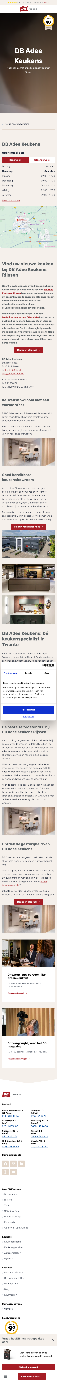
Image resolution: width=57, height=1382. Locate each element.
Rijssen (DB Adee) (36, 1132)
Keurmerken (10, 1222)
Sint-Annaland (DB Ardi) (11, 1142)
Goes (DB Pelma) (35, 1111)
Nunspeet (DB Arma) (8, 1132)
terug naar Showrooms (17, 124)
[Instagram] (5, 1172)
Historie (8, 1199)
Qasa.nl (46, 2)
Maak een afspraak (31, 1376)
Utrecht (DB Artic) (36, 1142)
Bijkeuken (9, 1258)
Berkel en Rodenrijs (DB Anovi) (11, 1111)
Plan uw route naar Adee (27, 526)
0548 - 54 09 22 (13, 370)
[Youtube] (13, 1172)
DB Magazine (11, 1283)
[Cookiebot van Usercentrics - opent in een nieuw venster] (42, 665)
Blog (6, 1289)
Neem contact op (11, 200)
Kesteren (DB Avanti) (37, 1122)
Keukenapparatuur (13, 1247)
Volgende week (41, 160)
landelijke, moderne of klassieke (20, 317)
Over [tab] (46, 673)
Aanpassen (28, 716)
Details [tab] (28, 673)
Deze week (15, 160)
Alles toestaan (28, 710)
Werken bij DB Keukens (16, 1227)
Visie (6, 1205)
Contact (8, 1308)
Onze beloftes (11, 1211)
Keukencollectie (12, 1241)
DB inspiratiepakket (28, 1367)
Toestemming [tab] (10, 673)
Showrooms (10, 1194)
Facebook (5, 1164)
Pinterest (13, 1164)
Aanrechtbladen (12, 1253)
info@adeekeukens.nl (13, 373)
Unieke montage (12, 1216)
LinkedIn (21, 1164)
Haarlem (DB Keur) (8, 1122)
